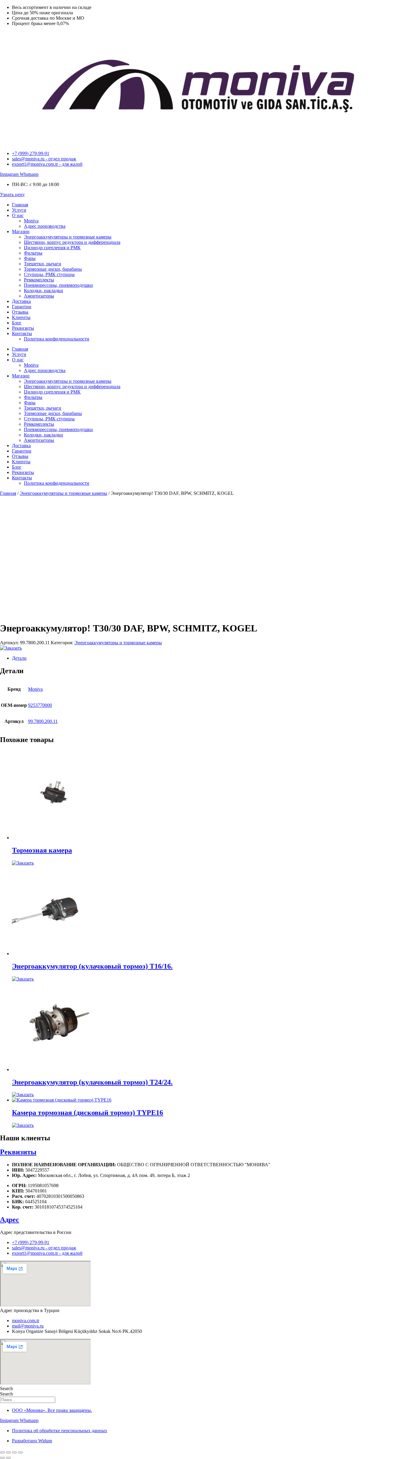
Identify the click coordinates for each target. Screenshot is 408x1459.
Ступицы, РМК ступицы (49, 274)
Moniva (31, 220)
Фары (30, 258)
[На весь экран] (8, 1452)
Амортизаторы (39, 295)
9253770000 (40, 705)
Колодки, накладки (43, 290)
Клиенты (21, 317)
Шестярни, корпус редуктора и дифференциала (72, 242)
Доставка (21, 301)
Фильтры (33, 252)
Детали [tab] (19, 658)
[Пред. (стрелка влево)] (2, 1458)
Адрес (9, 1219)
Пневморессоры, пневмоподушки (58, 285)
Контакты (22, 333)
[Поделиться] (14, 1452)
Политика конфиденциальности (56, 338)
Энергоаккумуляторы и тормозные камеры (67, 236)
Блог (17, 322)
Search (6, 1388)
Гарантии (21, 306)
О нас (18, 215)
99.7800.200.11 (43, 721)
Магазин (21, 231)
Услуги (19, 210)
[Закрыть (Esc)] (20, 1452)
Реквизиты (23, 328)
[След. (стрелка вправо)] (8, 1458)
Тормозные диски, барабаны (53, 269)
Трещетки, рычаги (42, 263)
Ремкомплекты (39, 279)
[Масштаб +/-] (2, 1452)
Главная (20, 204)
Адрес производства (44, 226)
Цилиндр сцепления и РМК (52, 247)
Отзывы (20, 312)
